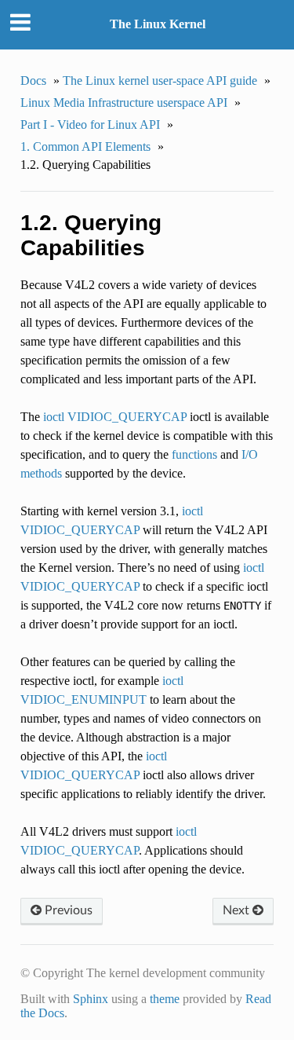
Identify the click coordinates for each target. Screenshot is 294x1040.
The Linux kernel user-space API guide (160, 80)
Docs (33, 80)
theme (165, 998)
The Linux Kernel (157, 24)
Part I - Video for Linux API (90, 124)
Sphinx (90, 998)
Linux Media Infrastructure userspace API (123, 102)
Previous (67, 910)
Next (237, 910)
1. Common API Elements (85, 146)
